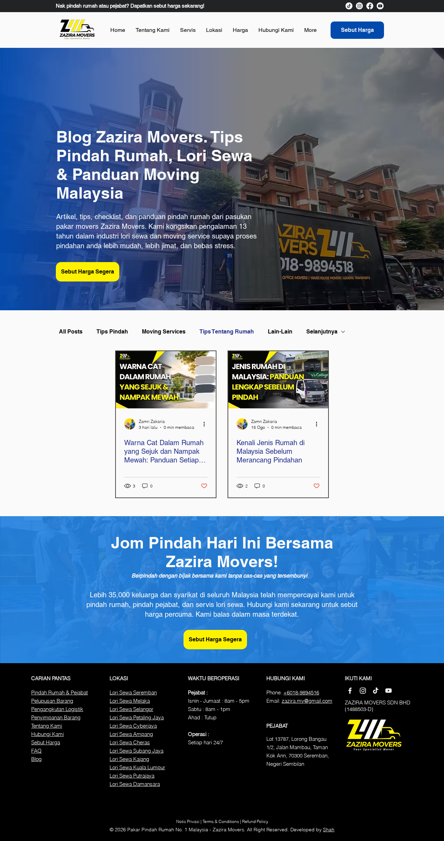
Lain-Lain (280, 331)
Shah (328, 829)
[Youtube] (380, 5)
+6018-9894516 (301, 692)
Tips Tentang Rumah (226, 331)
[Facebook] (369, 5)
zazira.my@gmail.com (307, 700)
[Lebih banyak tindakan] (206, 424)
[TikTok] (348, 5)
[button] (188, 30)
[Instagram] (359, 5)
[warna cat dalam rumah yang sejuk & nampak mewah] (166, 379)
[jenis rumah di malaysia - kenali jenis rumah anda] (278, 379)
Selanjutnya (322, 331)
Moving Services (164, 331)
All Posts (71, 331)
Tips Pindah (112, 331)
